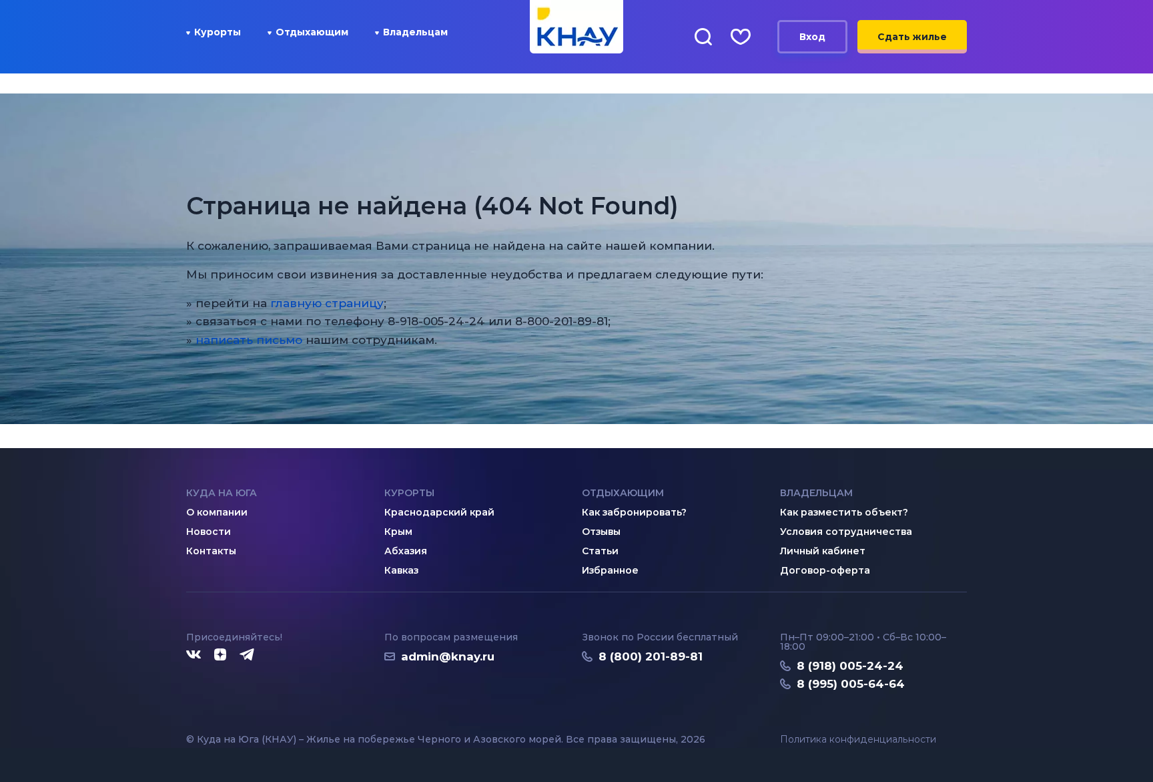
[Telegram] (248, 655)
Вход (812, 37)
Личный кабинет (822, 551)
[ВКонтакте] (193, 655)
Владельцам (415, 32)
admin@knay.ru (447, 656)
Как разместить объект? (844, 512)
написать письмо (249, 340)
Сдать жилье (912, 37)
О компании (217, 512)
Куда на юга (221, 493)
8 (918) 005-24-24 (850, 665)
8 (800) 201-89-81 (651, 656)
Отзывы (601, 532)
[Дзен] (220, 655)
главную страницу (327, 303)
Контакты (211, 551)
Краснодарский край (439, 512)
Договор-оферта (825, 570)
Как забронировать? (634, 512)
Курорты (217, 32)
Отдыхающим (312, 32)
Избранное (610, 570)
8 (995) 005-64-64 (851, 684)
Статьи (600, 551)
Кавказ (401, 570)
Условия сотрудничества (846, 532)
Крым (398, 532)
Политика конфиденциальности (858, 739)
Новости (208, 532)
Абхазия (405, 551)
